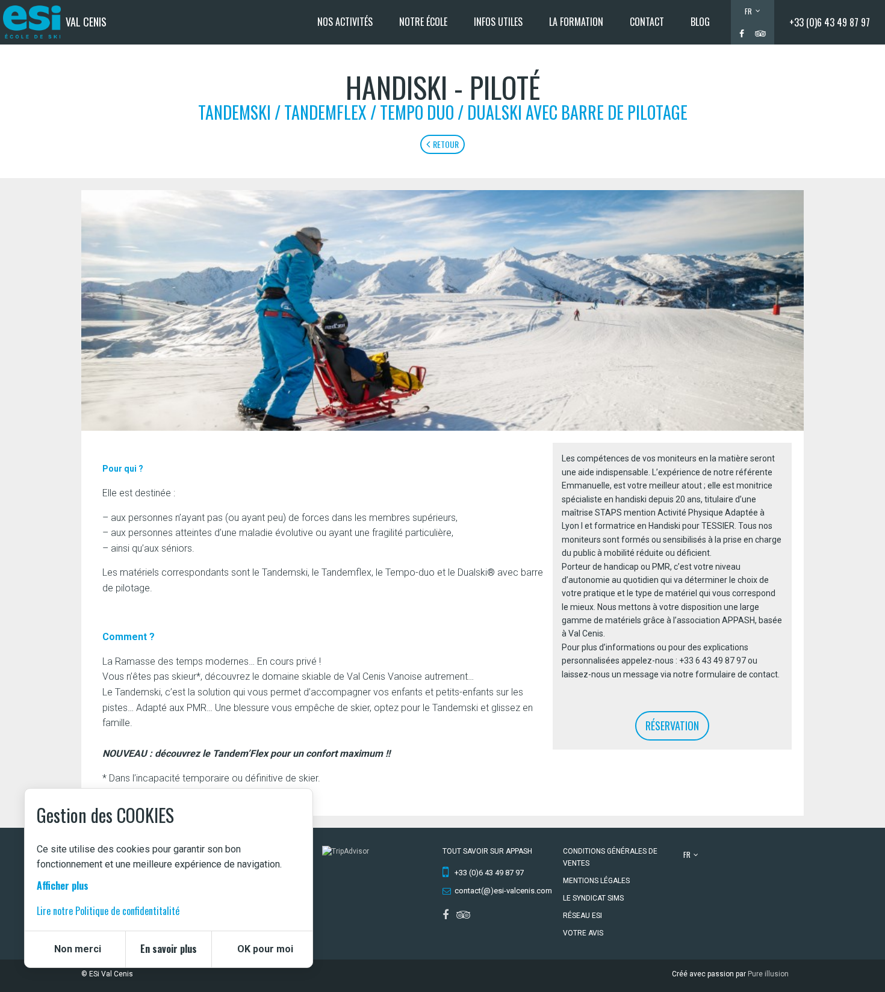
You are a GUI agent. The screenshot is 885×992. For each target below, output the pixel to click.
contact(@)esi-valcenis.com (503, 890)
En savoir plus (168, 948)
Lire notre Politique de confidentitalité (108, 910)
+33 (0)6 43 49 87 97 (829, 22)
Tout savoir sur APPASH (487, 851)
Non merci (77, 949)
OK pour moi (265, 949)
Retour (446, 144)
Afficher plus (62, 885)
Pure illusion (768, 974)
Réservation (672, 725)
